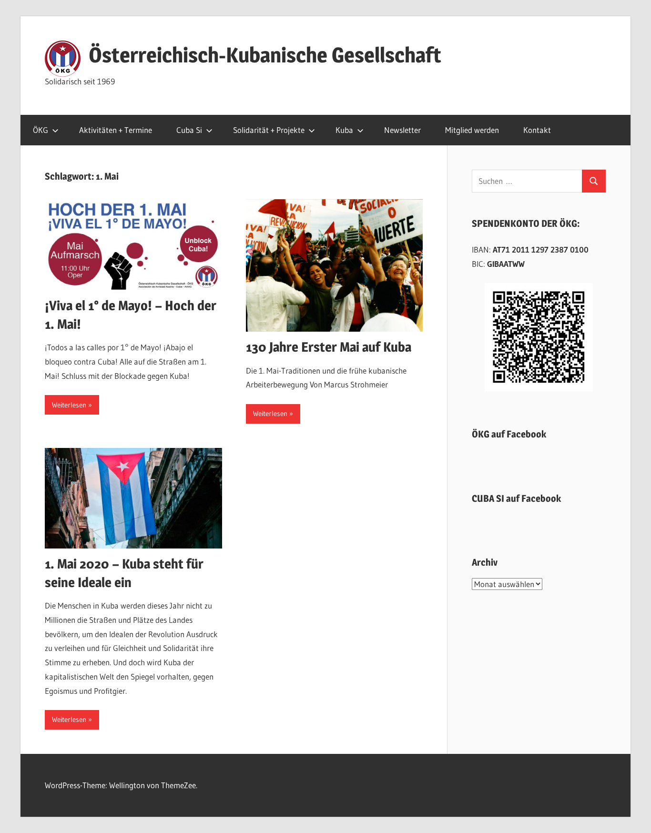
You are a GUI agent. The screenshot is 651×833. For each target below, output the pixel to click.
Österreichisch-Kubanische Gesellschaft (265, 55)
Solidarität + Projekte (269, 130)
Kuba (344, 130)
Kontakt (537, 130)
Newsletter (402, 130)
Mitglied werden (472, 130)
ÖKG (40, 130)
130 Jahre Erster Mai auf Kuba (328, 347)
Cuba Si (189, 130)
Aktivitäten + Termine (115, 130)
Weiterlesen (69, 404)
